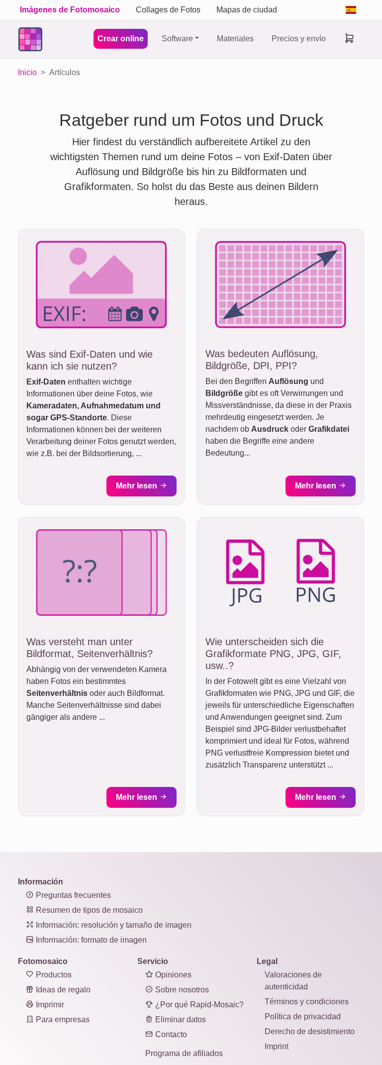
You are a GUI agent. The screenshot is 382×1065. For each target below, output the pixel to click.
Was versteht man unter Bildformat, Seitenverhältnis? (89, 647)
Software (177, 38)
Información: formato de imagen (90, 940)
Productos (53, 974)
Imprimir (49, 1004)
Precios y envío (299, 38)
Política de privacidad (303, 1016)
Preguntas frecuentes (72, 895)
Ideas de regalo (62, 989)
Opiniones (172, 974)
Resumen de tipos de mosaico (88, 910)
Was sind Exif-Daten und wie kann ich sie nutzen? (89, 360)
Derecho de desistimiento (310, 1031)
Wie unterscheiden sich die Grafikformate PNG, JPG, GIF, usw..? (273, 653)
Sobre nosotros (181, 989)
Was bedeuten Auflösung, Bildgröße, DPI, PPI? (261, 359)
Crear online (120, 38)
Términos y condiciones (307, 1001)
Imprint (276, 1046)
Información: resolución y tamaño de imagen (112, 925)
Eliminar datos (179, 1019)
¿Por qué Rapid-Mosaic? (198, 1004)
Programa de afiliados (184, 1053)
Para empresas (62, 1019)
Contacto (170, 1034)
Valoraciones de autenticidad (293, 980)
